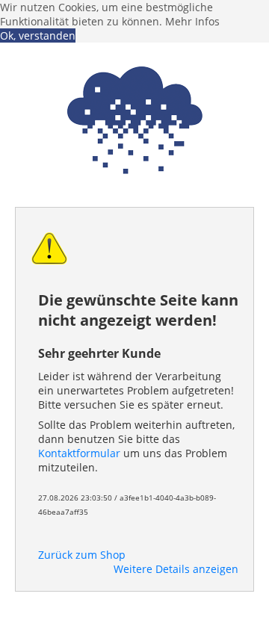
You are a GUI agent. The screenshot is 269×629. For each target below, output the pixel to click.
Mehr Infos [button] (192, 21)
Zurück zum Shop (82, 555)
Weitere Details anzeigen (176, 569)
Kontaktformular (79, 453)
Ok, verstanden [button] (37, 35)
